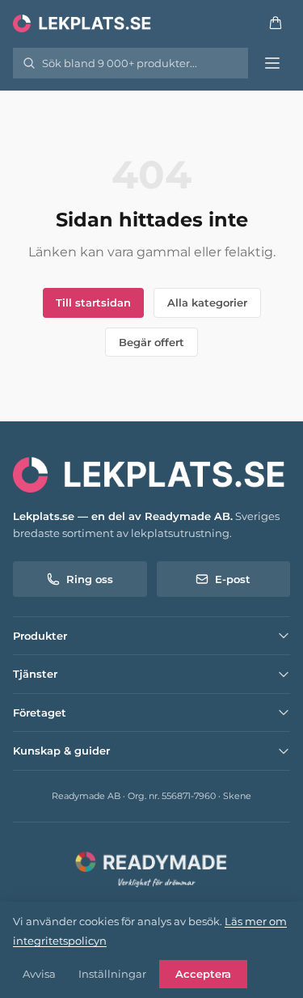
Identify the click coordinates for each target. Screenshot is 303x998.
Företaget (39, 712)
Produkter (40, 635)
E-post (232, 579)
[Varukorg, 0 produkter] (275, 22)
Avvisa (39, 973)
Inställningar (112, 973)
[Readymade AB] (151, 867)
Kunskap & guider (61, 750)
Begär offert (151, 342)
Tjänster (35, 673)
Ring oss (89, 579)
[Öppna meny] (272, 63)
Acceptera (203, 973)
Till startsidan (93, 302)
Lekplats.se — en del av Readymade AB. (123, 516)
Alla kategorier (207, 302)
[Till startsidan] (83, 22)
